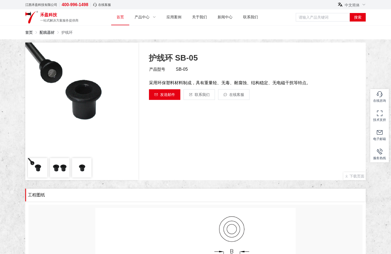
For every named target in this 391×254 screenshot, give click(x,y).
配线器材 (47, 32)
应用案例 (174, 17)
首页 (120, 17)
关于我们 (199, 17)
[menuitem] (120, 17)
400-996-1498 (75, 4)
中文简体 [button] (353, 5)
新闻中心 (225, 17)
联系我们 (250, 17)
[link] (29, 32)
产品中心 (142, 17)
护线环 (67, 32)
